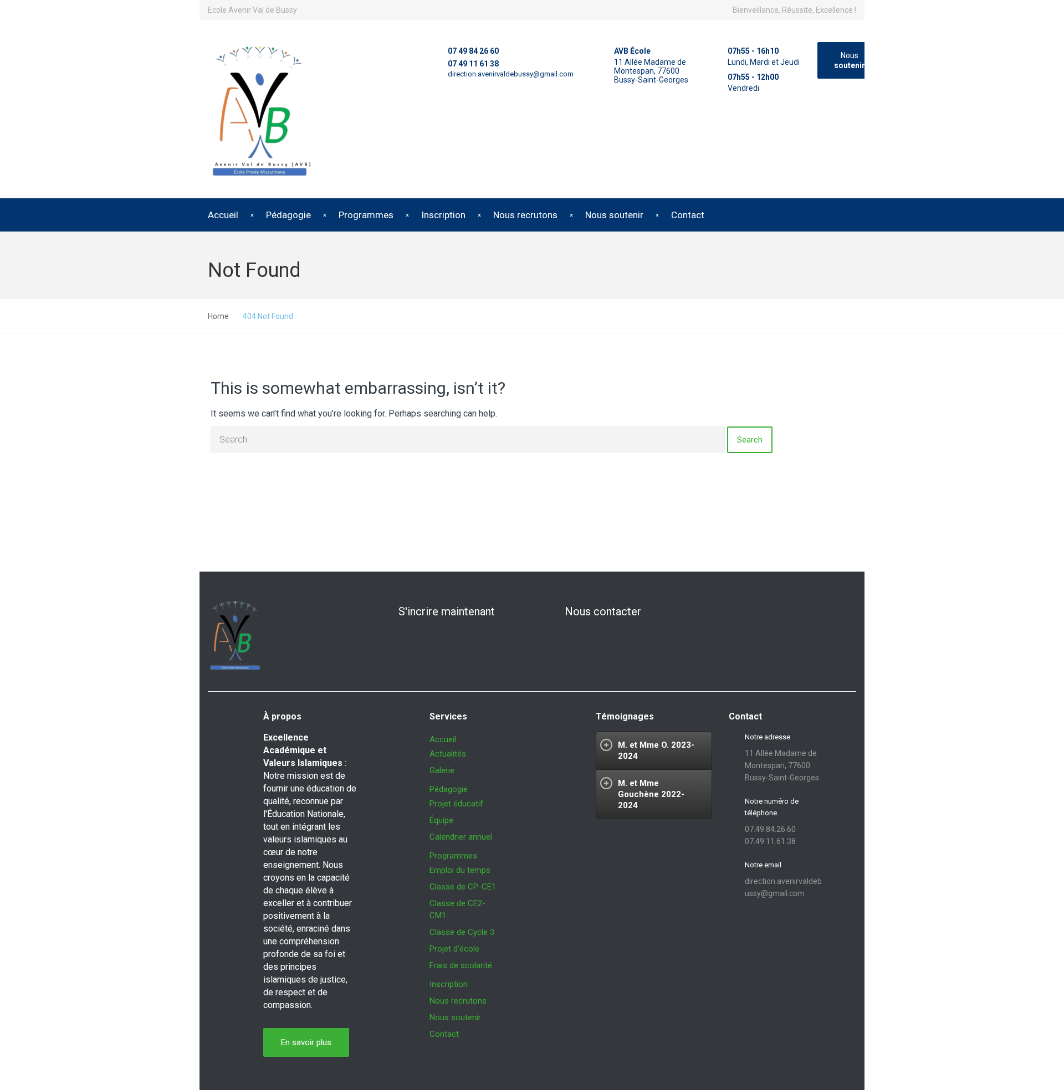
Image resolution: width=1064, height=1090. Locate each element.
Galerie (441, 770)
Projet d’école (454, 949)
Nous (849, 60)
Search (750, 440)
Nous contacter (603, 611)
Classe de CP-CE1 (462, 887)
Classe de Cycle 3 (461, 932)
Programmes (366, 214)
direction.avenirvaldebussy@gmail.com (511, 74)
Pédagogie (288, 214)
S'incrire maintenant (446, 611)
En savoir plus (306, 1042)
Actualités (447, 754)
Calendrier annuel (460, 837)
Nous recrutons (525, 214)
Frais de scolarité (460, 965)
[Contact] (546, 612)
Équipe (441, 820)
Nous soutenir (614, 214)
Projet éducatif (456, 804)
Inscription (443, 214)
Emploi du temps (459, 870)
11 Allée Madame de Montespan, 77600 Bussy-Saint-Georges (651, 71)
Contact (687, 214)
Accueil (223, 214)
